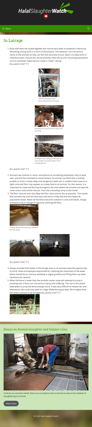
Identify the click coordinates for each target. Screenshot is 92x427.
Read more (11, 403)
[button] (88, 28)
